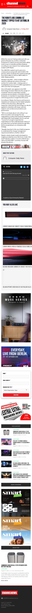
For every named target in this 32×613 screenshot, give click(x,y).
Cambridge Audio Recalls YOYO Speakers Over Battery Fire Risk (21, 432)
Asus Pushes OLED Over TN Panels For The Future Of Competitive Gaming (21, 453)
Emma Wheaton (25, 445)
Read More (4, 580)
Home (2, 13)
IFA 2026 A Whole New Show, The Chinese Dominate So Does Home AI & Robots (21, 464)
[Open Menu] (2, 4)
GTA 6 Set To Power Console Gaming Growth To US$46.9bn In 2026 (21, 442)
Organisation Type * (7, 387)
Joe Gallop (23, 434)
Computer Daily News (16, 158)
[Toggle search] (4, 4)
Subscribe (16, 395)
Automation (8, 13)
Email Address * (6, 380)
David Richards (24, 468)
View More (4, 490)
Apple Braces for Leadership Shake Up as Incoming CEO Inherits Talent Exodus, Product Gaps (22, 475)
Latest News (16, 429)
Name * (4, 373)
